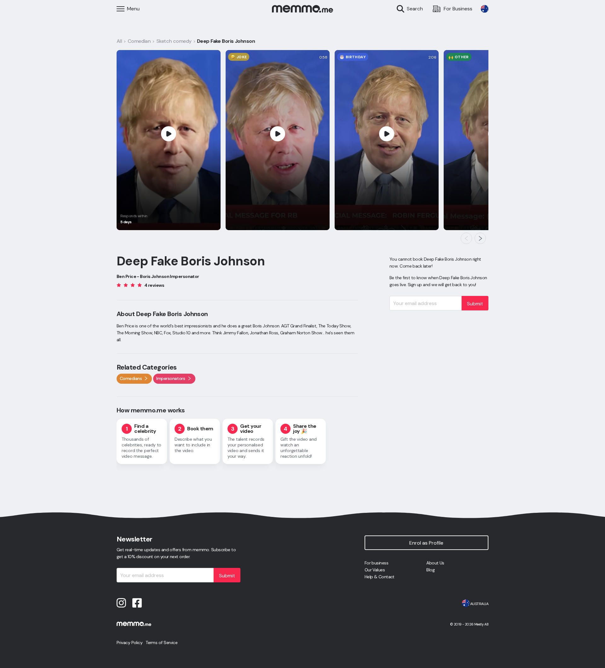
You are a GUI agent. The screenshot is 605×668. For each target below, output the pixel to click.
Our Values (375, 570)
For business (376, 563)
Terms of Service (161, 642)
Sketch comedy (174, 41)
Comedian (139, 41)
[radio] (119, 285)
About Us (435, 563)
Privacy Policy (129, 642)
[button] (466, 238)
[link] (484, 9)
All (119, 41)
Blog (430, 570)
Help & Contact (380, 577)
